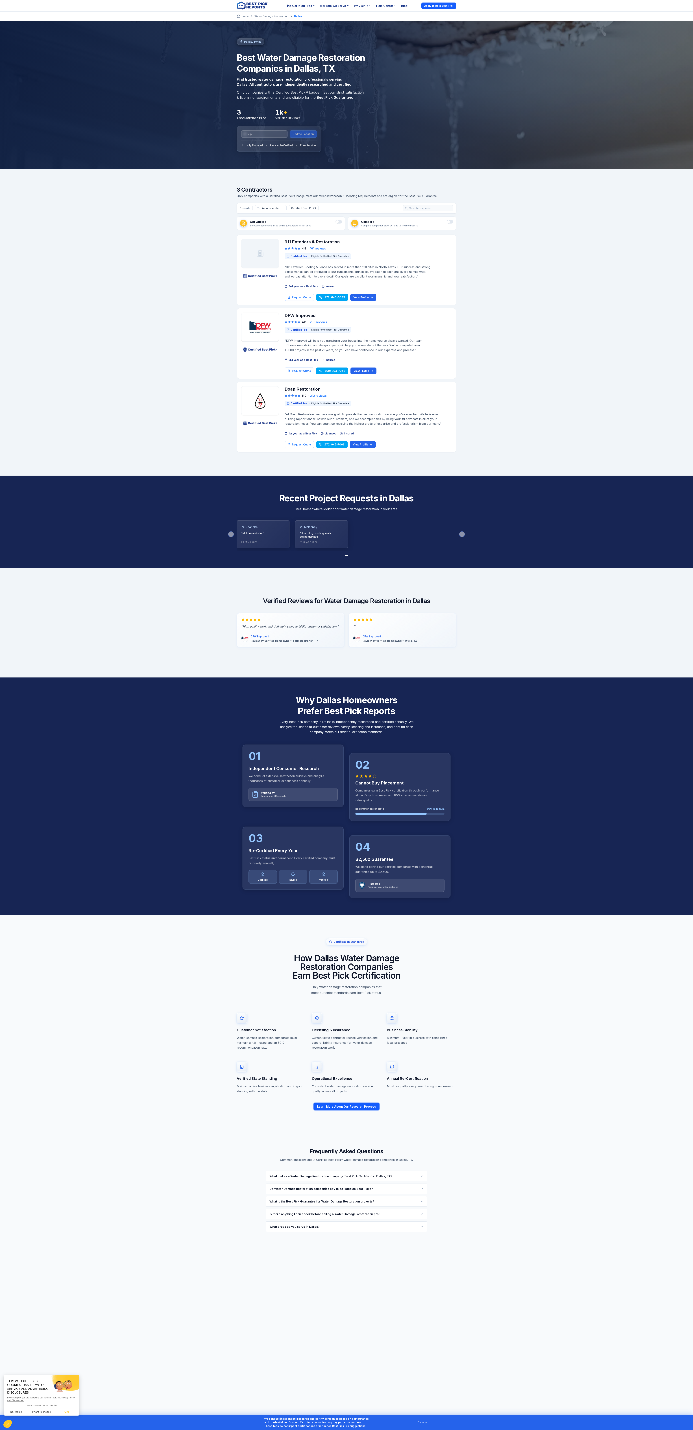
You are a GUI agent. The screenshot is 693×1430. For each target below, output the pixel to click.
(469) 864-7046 (334, 370)
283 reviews (318, 322)
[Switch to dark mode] (416, 5)
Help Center (384, 6)
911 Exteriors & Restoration (312, 241)
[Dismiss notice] (432, 1422)
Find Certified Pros (299, 6)
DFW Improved (300, 315)
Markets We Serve (333, 6)
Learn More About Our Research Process (346, 1106)
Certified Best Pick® (303, 208)
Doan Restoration (303, 389)
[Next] (462, 534)
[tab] (346, 555)
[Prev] (231, 534)
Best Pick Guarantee (334, 97)
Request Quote (301, 297)
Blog (404, 6)
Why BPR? (361, 6)
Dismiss (422, 1422)
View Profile (361, 297)
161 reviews (318, 248)
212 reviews (318, 395)
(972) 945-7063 (334, 444)
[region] (346, 534)
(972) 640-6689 (334, 297)
